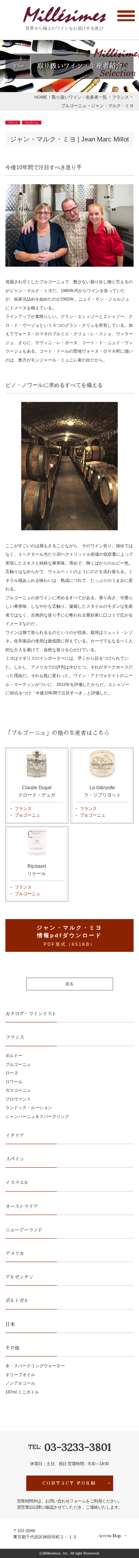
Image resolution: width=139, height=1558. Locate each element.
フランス (12, 122)
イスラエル (17, 1182)
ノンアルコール (20, 1383)
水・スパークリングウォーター (35, 1365)
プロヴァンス (18, 1099)
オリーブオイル (20, 1374)
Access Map (109, 1535)
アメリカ (14, 1253)
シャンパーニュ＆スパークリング (37, 1116)
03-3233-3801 (77, 1447)
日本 (10, 1324)
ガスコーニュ (18, 1090)
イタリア (14, 1135)
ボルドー (13, 1055)
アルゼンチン (19, 1277)
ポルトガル (17, 1300)
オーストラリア (21, 1206)
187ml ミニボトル (22, 1392)
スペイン (14, 1159)
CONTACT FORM (69, 1483)
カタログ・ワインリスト (30, 1014)
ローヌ (11, 1073)
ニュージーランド (23, 1230)
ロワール (13, 1081)
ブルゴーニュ (32, 122)
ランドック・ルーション (28, 1107)
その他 (12, 1348)
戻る (69, 984)
